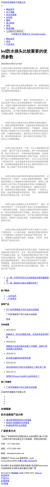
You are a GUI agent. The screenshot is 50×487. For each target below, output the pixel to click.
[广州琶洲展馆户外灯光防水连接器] (22, 309)
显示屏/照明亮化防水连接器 (18, 420)
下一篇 (22, 283)
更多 (8, 319)
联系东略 (10, 28)
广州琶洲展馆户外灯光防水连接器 (21, 387)
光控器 (9, 17)
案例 (8, 20)
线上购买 (10, 23)
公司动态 (11, 296)
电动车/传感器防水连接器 (17, 423)
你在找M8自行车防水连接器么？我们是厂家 (26, 367)
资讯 (8, 25)
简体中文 (26, 34)
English (42, 34)
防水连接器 (11, 15)
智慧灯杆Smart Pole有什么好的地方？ (23, 376)
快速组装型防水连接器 (16, 425)
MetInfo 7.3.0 (17, 473)
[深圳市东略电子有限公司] (25, 2)
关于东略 (10, 12)
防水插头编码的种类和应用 (18, 358)
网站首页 (10, 9)
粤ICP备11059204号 (28, 461)
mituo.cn (38, 473)
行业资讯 (10, 44)
